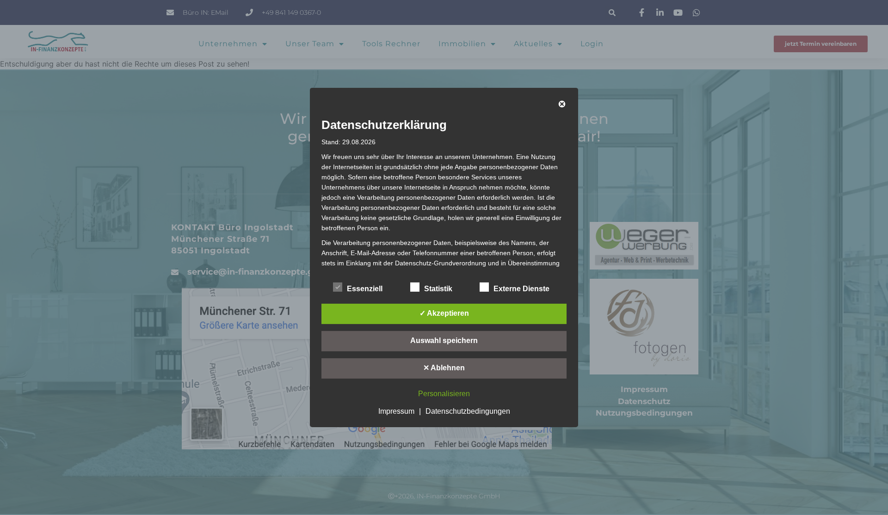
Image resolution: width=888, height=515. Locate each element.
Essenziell (364, 289)
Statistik (438, 289)
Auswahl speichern (444, 340)
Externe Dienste (521, 289)
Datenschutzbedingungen (468, 411)
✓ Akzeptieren (444, 313)
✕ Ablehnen (444, 368)
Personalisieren (444, 394)
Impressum (396, 411)
